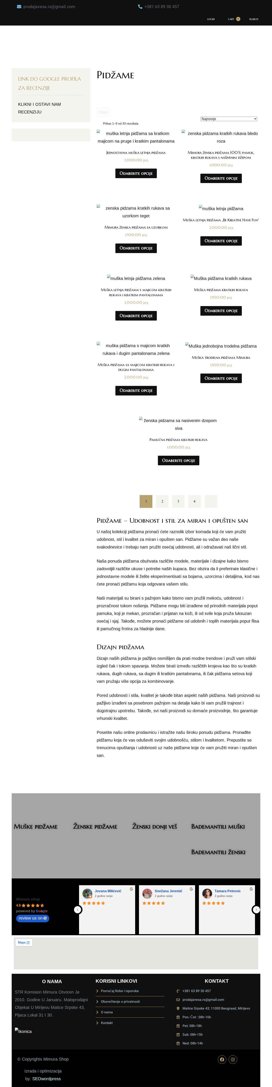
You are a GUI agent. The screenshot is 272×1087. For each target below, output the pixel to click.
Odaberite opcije (136, 173)
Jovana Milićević (108, 891)
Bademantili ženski (218, 852)
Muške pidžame (36, 826)
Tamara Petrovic (228, 891)
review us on (30, 918)
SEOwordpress (46, 1078)
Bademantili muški (218, 826)
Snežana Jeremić (168, 891)
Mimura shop (28, 899)
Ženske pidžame (95, 826)
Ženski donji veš (154, 826)
